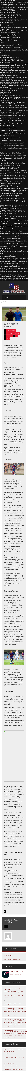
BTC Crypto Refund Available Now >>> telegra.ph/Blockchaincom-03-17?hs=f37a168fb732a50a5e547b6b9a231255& (15, 1021)
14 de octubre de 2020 (13, 333)
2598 (8, 338)
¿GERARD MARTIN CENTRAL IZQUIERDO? (14, 1057)
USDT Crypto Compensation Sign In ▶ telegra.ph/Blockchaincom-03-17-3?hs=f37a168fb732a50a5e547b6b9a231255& (15, 1010)
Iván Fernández (11, 330)
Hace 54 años (8, 955)
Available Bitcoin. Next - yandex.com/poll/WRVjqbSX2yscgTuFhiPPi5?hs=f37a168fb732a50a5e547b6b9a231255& (15, 1031)
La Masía (9, 336)
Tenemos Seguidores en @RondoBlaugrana (13, 959)
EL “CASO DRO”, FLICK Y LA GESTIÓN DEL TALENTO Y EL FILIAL (14, 1050)
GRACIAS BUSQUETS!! (9, 1063)
